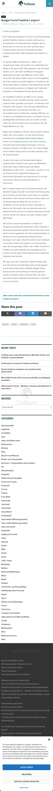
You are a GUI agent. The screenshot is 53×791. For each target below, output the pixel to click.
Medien (4, 568)
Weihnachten (6, 628)
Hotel (3, 16)
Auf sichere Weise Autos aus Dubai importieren (20, 684)
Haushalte (5, 531)
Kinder (4, 546)
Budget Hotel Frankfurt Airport (31, 138)
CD (2, 467)
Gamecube (5, 501)
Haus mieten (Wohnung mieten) (14, 523)
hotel (33, 324)
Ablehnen (27, 774)
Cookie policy (24, 787)
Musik (3, 579)
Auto (3, 437)
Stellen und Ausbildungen (12, 602)
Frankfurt (24, 324)
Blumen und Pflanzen (10, 456)
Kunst (3, 557)
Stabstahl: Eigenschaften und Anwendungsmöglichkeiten (24, 687)
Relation (4, 583)
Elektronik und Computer (11, 478)
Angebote (5, 429)
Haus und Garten (8, 527)
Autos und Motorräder (10, 441)
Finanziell (5, 486)
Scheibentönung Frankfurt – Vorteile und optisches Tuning (24, 691)
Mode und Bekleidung (10, 572)
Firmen (4, 489)
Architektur (6, 433)
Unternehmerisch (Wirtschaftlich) (15, 617)
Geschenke (6, 508)
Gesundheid (6, 512)
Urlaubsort (5, 624)
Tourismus (5, 609)
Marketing (5, 564)
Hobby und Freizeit (9, 534)
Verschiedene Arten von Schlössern (15, 674)
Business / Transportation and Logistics (18, 463)
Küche (4, 553)
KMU (3, 549)
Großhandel (6, 516)
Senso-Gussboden (8, 671)
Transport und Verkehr (10, 613)
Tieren (4, 606)
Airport (5, 324)
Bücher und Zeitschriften (11, 459)
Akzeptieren (26, 767)
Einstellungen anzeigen (26, 781)
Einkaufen (5, 474)
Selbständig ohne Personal (12, 591)
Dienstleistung (7, 471)
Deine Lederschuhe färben (12, 667)
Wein (3, 632)
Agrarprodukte (7, 426)
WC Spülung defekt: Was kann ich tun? (16, 664)
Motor (3, 576)
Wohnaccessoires (9, 636)
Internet (4, 542)
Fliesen (4, 493)
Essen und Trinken (9, 482)
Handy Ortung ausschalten (12, 707)
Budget (14, 324)
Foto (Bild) (5, 497)
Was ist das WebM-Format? (12, 661)
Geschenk (5, 504)
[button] (49, 739)
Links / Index (6, 561)
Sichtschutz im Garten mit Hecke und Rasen (19, 363)
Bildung (4, 448)
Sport (3, 598)
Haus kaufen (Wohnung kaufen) (14, 519)
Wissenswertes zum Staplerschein (15, 680)
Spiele (4, 594)
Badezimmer (6, 444)
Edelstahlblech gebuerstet (12, 703)
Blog (3, 452)
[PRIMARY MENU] (3, 3)
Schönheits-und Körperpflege (13, 587)
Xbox (3, 639)
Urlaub (4, 621)
